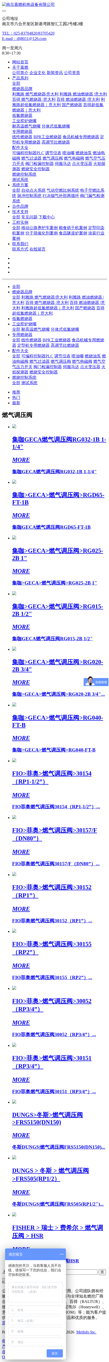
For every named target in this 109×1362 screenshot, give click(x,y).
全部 (16, 83)
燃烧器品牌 (22, 292)
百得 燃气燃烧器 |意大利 (47, 302)
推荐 (16, 392)
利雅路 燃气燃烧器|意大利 (44, 297)
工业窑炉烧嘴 (24, 324)
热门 (16, 397)
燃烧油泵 (93, 356)
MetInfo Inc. (86, 1332)
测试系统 (29, 383)
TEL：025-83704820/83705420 (28, 33)
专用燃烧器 (22, 334)
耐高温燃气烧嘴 (35, 329)
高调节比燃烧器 (65, 345)
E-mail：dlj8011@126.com (24, 38)
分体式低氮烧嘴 (65, 329)
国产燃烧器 (85, 308)
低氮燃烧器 (22, 318)
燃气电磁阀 (82, 361)
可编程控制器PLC (37, 356)
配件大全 (20, 351)
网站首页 (20, 62)
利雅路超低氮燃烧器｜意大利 (47, 308)
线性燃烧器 (31, 340)
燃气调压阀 (61, 361)
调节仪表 (62, 356)
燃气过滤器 (39, 361)
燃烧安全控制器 (43, 372)
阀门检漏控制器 (47, 367)
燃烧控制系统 (24, 377)
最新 (16, 403)
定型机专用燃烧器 (33, 345)
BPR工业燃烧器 (57, 340)
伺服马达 (71, 367)
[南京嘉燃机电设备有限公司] (54, 4)
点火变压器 (90, 367)
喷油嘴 (77, 356)
